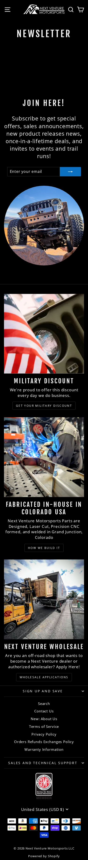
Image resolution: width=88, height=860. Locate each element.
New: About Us (44, 718)
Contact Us (44, 711)
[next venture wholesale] (44, 599)
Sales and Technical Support (42, 763)
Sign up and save (43, 691)
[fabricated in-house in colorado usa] (44, 457)
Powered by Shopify (44, 856)
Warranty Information (44, 749)
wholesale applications (44, 677)
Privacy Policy (44, 734)
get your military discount (44, 406)
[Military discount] (44, 334)
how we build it (44, 548)
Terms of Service (44, 726)
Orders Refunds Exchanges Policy (44, 741)
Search (44, 703)
